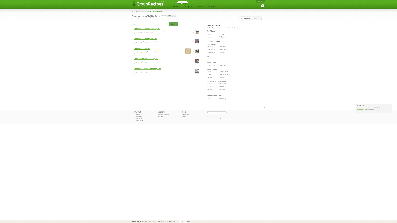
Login (262, 1)
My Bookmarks (139, 116)
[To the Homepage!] (150, 4)
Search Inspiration (211, 116)
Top (263, 108)
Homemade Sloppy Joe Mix (145, 39)
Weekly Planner (139, 120)
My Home (138, 114)
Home (133, 11)
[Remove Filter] (175, 16)
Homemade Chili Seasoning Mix (147, 29)
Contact (209, 120)
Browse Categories (164, 114)
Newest (257, 18)
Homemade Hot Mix (142, 49)
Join (258, 1)
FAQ (184, 116)
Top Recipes (245, 18)
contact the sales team (362, 109)
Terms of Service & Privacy (214, 118)
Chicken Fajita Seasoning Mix (146, 59)
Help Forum (186, 114)
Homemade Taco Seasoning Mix (147, 69)
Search (161, 116)
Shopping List (139, 118)
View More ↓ (222, 52)
